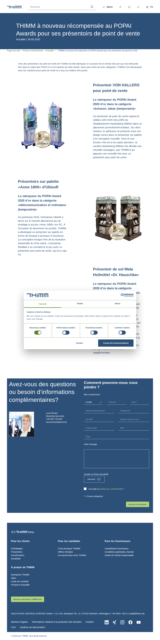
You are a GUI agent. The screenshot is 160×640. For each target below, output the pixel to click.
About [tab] (117, 303)
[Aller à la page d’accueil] (14, 7)
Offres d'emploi (65, 552)
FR (151, 7)
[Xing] (114, 622)
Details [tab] (80, 303)
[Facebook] (130, 622)
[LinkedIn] (107, 622)
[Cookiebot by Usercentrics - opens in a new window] (123, 295)
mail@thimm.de (137, 613)
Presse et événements (33, 51)
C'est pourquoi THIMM (69, 548)
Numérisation (17, 555)
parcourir (91, 479)
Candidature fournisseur (117, 548)
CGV (13, 627)
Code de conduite (20, 581)
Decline (79, 343)
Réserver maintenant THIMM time (28, 599)
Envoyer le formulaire (137, 504)
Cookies (90, 622)
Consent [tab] (42, 304)
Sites (13, 578)
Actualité (50, 51)
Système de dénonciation (32, 627)
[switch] (66, 333)
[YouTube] (138, 622)
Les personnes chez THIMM (72, 555)
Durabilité (15, 558)
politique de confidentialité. (111, 489)
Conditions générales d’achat (119, 552)
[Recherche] (92, 6)
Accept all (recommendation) (116, 343)
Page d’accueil (13, 51)
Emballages (17, 548)
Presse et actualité (20, 585)
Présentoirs (16, 552)
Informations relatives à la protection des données (57, 622)
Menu (110, 7)
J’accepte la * (106, 489)
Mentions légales (19, 622)
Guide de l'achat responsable (119, 555)
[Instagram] (122, 622)
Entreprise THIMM (20, 574)
